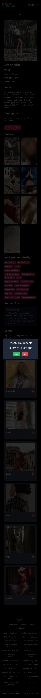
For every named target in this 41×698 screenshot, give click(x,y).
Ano (16, 354)
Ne (25, 354)
